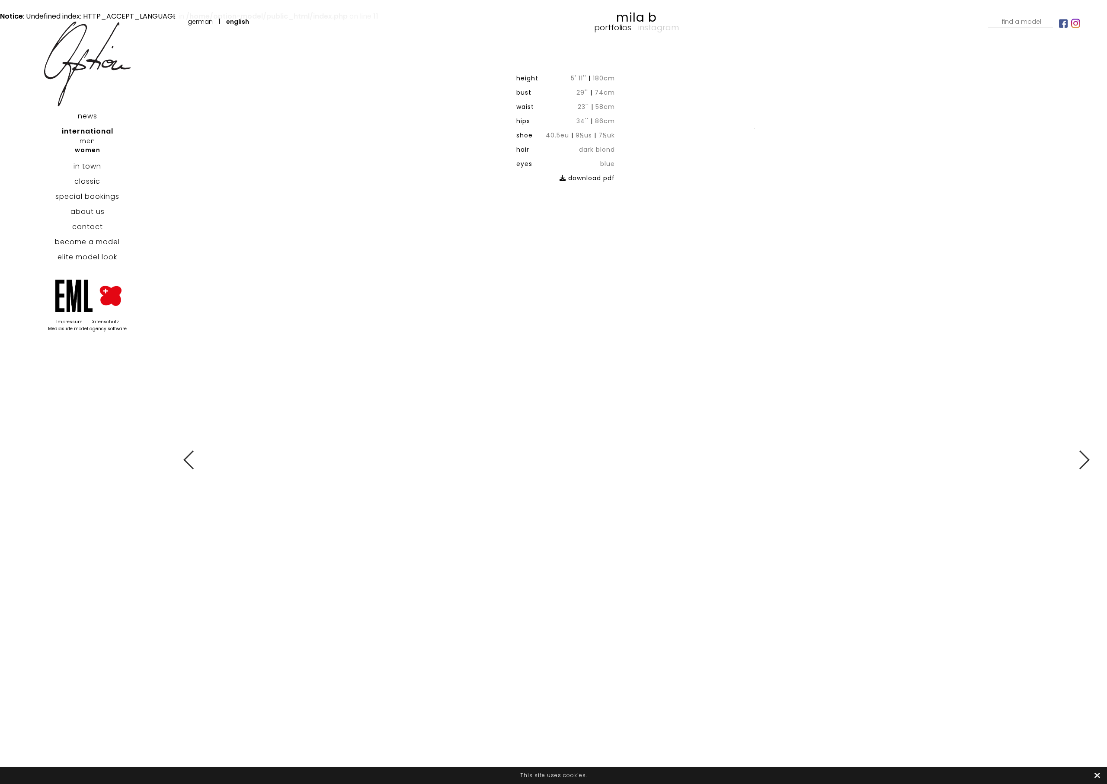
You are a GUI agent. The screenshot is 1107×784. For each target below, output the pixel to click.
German (200, 21)
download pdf (590, 178)
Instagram (658, 27)
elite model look (87, 257)
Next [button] (1084, 459)
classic (87, 181)
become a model (87, 242)
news (87, 116)
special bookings (87, 196)
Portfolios (612, 27)
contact (87, 227)
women (87, 150)
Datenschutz (104, 322)
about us (87, 212)
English (237, 21)
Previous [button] (189, 459)
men (87, 141)
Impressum (69, 322)
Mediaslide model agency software (87, 328)
